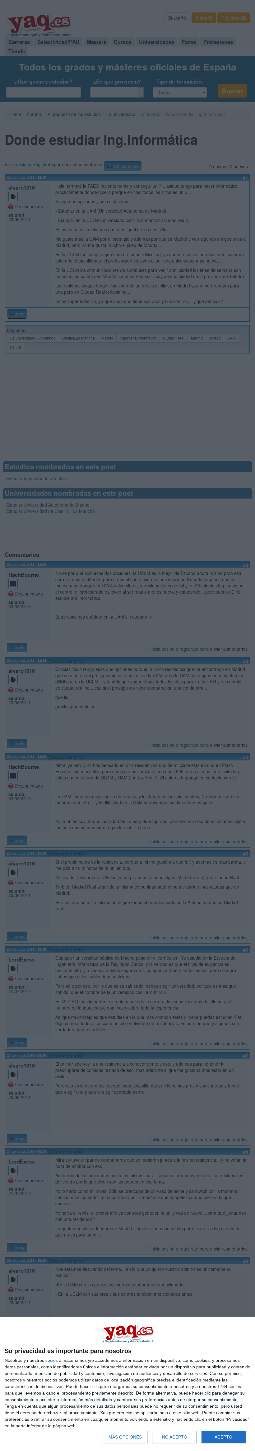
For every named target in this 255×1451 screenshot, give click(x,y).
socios (51, 1360)
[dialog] (127, 1384)
